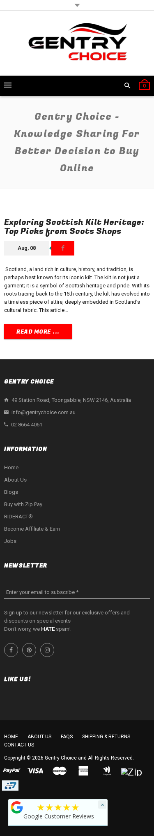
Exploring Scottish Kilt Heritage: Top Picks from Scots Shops (74, 226)
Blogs (11, 492)
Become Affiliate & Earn (32, 529)
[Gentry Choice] (77, 43)
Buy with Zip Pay (23, 504)
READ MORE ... (38, 331)
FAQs (67, 737)
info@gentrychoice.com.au (43, 412)
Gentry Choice (61, 758)
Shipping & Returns (106, 737)
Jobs (10, 541)
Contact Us (19, 745)
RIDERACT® (18, 516)
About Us (15, 480)
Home (11, 467)
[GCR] (16, 807)
